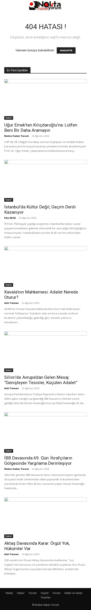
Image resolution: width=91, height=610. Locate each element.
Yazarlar (46, 597)
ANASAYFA (66, 50)
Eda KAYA (10, 217)
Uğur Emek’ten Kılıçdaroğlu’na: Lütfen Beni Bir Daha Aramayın (40, 127)
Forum (57, 593)
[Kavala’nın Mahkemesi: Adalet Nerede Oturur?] (45, 266)
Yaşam (45, 593)
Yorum (33, 593)
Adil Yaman (11, 302)
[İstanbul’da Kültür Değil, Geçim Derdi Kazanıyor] (45, 181)
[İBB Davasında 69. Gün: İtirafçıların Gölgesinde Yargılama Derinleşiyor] (45, 432)
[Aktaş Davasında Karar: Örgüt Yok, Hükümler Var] (45, 517)
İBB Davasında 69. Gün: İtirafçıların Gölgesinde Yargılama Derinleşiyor (38, 460)
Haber (9, 117)
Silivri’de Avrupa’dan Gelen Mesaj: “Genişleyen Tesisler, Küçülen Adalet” (40, 380)
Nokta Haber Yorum (16, 135)
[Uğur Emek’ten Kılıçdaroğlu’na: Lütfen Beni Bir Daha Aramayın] (45, 99)
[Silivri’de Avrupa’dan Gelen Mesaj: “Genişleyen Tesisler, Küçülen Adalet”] (45, 351)
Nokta (9, 593)
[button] (7, 5)
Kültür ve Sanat (73, 593)
